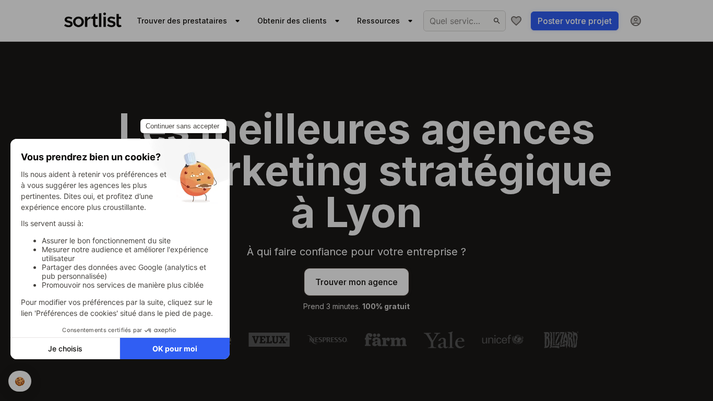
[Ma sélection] (516, 21)
